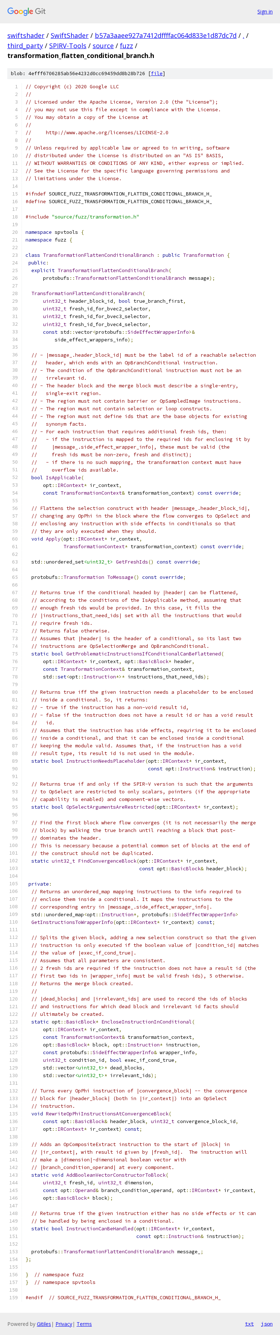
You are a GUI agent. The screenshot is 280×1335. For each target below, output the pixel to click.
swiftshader (25, 35)
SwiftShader (70, 35)
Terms (84, 1323)
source (103, 45)
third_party (25, 45)
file (157, 73)
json (267, 1323)
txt (249, 1323)
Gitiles (44, 1323)
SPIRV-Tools (67, 45)
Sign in (265, 11)
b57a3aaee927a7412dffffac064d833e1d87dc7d (166, 35)
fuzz (126, 45)
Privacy (63, 1323)
